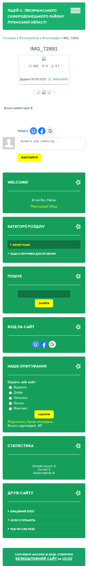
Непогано (20, 398)
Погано (19, 403)
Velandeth (60, 79)
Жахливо (20, 408)
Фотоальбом (29, 38)
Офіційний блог (22, 511)
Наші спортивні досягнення (33, 254)
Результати (16, 422)
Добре (18, 392)
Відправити (29, 157)
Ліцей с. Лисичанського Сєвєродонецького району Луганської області (36, 16)
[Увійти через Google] (50, 131)
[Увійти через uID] (33, 131)
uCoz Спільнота (22, 520)
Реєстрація (39, 206)
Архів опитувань (40, 422)
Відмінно (20, 387)
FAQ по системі (22, 529)
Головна (9, 38)
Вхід (53, 206)
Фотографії (51, 38)
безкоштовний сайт (36, 558)
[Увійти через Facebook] (41, 131)
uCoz (67, 558)
